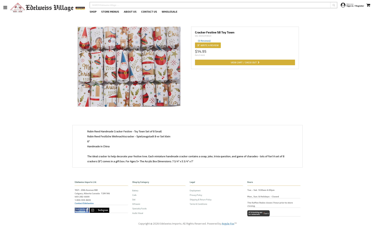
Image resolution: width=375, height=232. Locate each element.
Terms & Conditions (198, 204)
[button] (333, 5)
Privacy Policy (196, 195)
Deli (133, 199)
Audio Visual (137, 213)
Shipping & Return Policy (200, 199)
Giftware (136, 204)
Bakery (135, 190)
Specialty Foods (139, 208)
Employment (195, 190)
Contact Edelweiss (84, 203)
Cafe (134, 195)
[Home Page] (48, 7)
